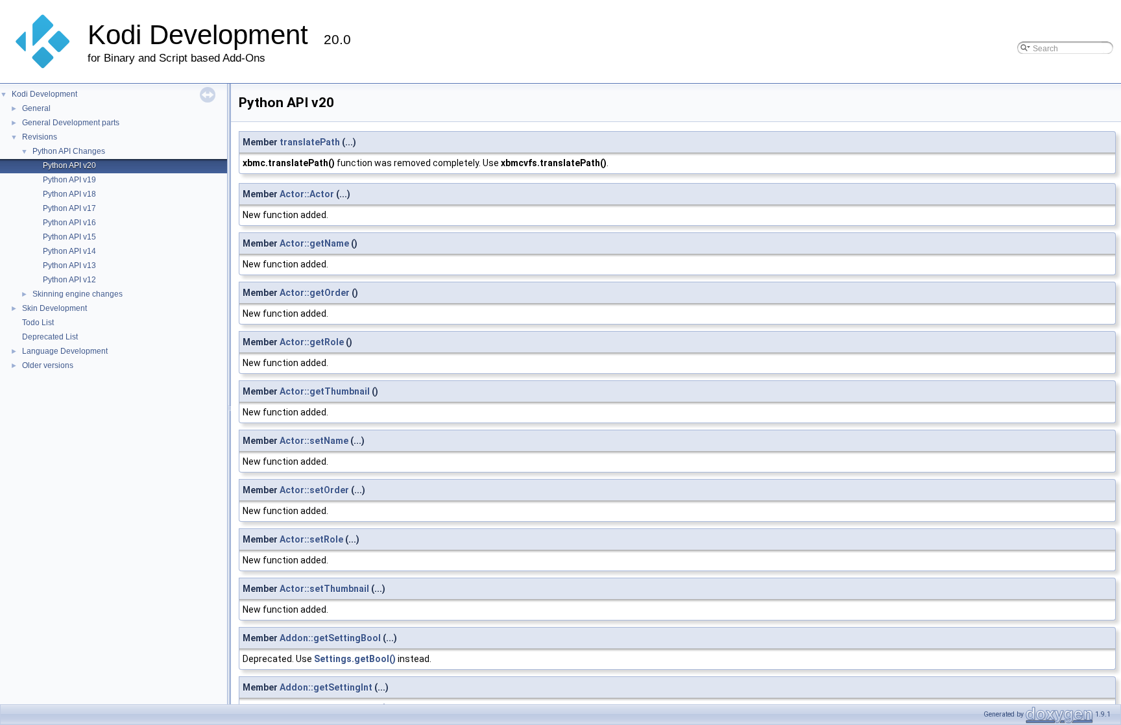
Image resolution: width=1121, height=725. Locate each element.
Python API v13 (69, 265)
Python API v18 (69, 194)
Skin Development (54, 308)
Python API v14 (69, 251)
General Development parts (70, 122)
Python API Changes (68, 151)
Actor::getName (314, 243)
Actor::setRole (311, 539)
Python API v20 (69, 165)
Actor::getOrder (315, 293)
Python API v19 (69, 179)
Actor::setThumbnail (324, 589)
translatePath (310, 142)
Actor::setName (314, 441)
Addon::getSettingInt (326, 687)
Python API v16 (69, 222)
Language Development (65, 351)
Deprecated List (50, 336)
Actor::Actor (307, 194)
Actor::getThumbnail (325, 391)
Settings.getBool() (355, 659)
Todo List (38, 322)
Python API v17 (69, 208)
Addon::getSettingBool (330, 638)
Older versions (47, 365)
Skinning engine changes (77, 294)
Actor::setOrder (314, 490)
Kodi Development (44, 94)
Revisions (39, 136)
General (36, 108)
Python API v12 (69, 279)
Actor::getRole (312, 342)
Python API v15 (69, 236)
